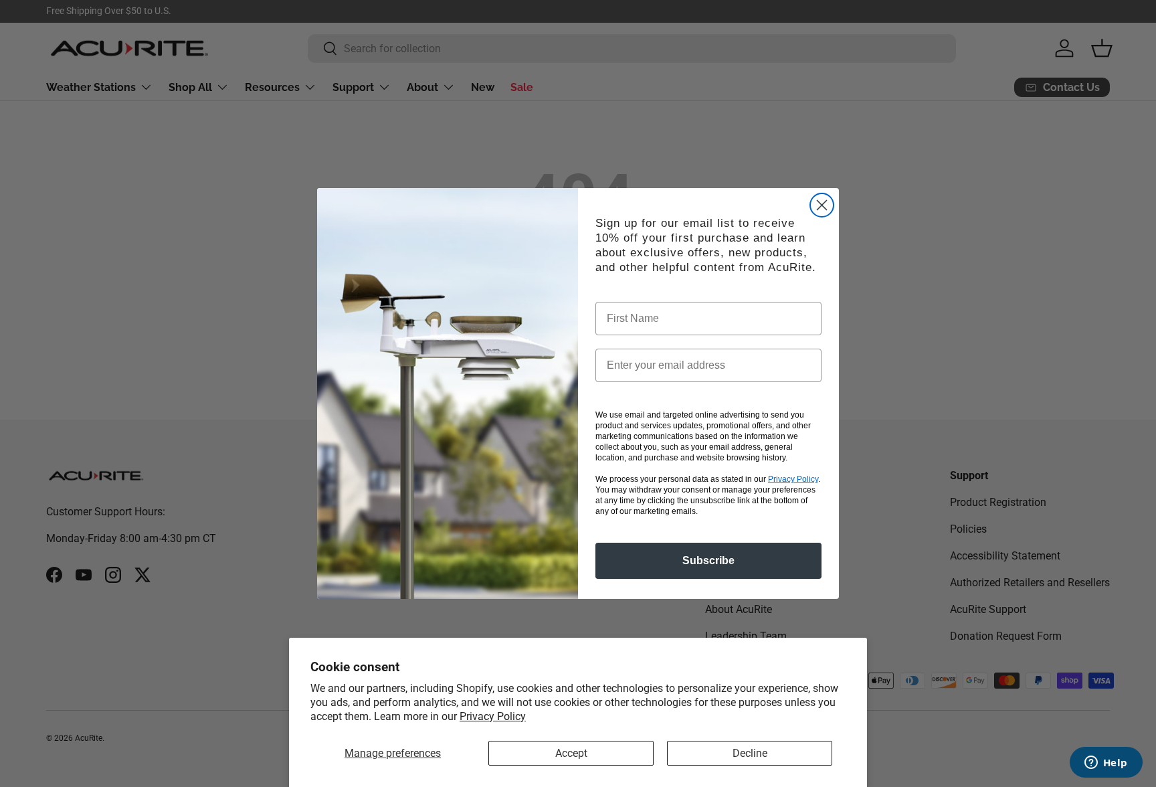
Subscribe (708, 560)
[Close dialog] (822, 205)
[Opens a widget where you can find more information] (1106, 763)
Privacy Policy (493, 716)
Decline (750, 753)
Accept (571, 753)
